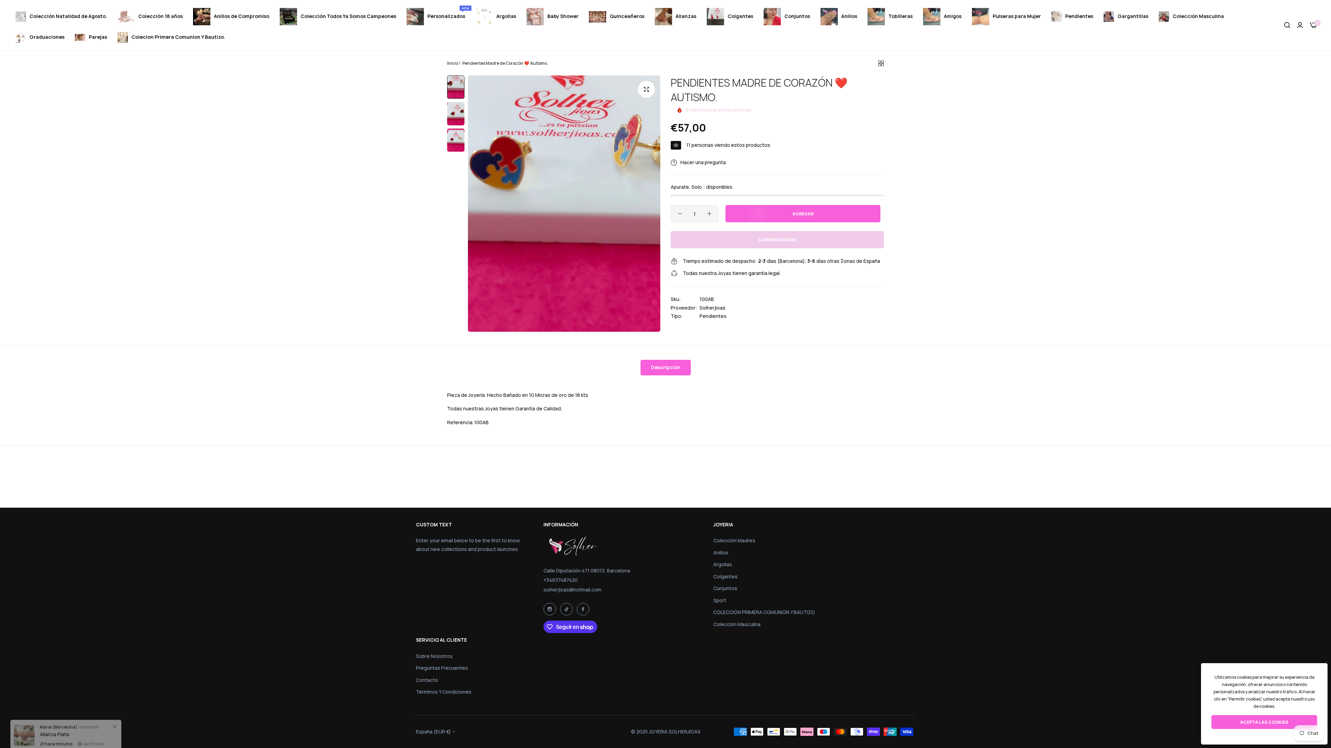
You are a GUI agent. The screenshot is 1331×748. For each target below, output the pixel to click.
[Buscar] (1287, 25)
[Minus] (680, 214)
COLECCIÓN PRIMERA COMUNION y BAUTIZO (764, 612)
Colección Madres (734, 540)
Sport (719, 600)
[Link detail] (549, 609)
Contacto (427, 680)
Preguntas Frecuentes (442, 668)
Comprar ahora (777, 240)
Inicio (452, 63)
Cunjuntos (725, 588)
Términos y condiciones (443, 691)
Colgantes (725, 576)
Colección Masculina (736, 624)
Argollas (722, 564)
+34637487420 (560, 580)
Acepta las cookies (1264, 722)
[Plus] (709, 214)
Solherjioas (712, 307)
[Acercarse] (646, 89)
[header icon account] (1300, 25)
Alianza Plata (54, 717)
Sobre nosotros (434, 656)
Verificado (93, 727)
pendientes (713, 316)
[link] (115, 709)
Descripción (665, 367)
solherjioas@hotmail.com (572, 589)
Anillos (720, 552)
